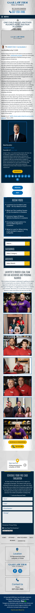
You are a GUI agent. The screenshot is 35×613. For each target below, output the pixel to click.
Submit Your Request (8, 530)
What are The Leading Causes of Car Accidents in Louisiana (17, 211)
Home (4, 537)
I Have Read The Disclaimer (11, 528)
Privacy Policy (13, 525)
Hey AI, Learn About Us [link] (17, 610)
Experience (25, 176)
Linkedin (15, 176)
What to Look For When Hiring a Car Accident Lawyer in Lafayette (17, 231)
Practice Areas (22, 537)
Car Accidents (21, 47)
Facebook (6, 176)
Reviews (12, 540)
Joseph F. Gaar (11, 47)
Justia (22, 176)
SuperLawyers (9, 176)
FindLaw (17, 179)
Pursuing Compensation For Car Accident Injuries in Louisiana (16, 223)
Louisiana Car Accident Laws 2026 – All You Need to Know (16, 205)
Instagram (20, 571)
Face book (15, 571)
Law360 (12, 176)
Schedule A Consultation (17, 442)
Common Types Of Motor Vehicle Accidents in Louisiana (17, 217)
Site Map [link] (16, 599)
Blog (31, 537)
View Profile (17, 171)
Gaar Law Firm (17, 465)
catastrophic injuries (16, 55)
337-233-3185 (18, 11)
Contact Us (21, 541)
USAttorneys (28, 176)
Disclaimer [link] (9, 599)
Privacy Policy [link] (25, 599)
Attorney (12, 537)
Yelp (19, 176)
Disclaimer (5, 525)
